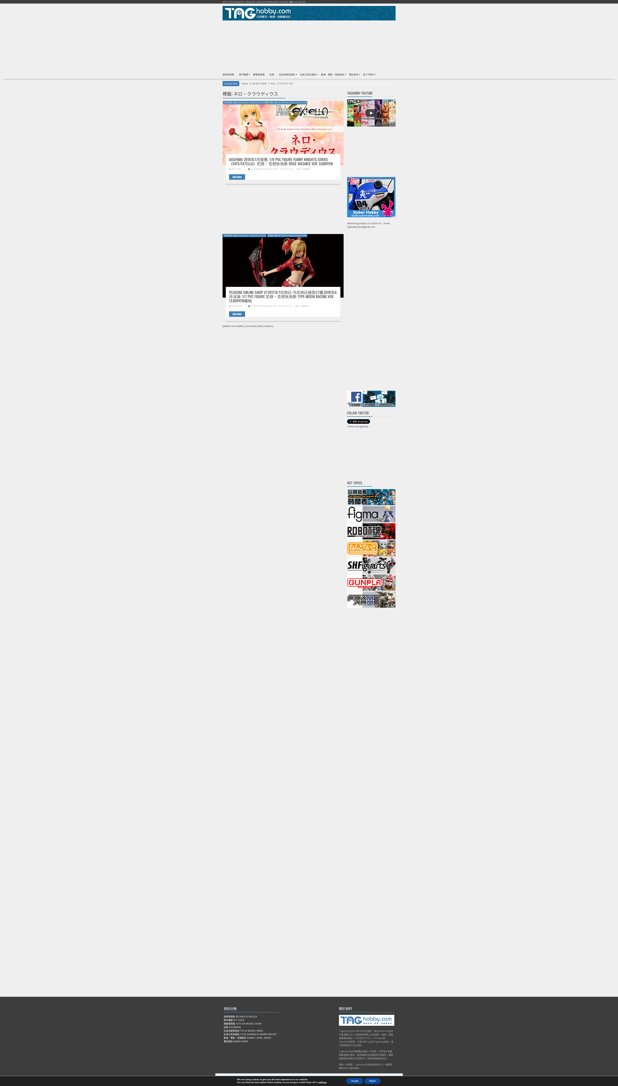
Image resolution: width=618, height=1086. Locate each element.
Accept (354, 1080)
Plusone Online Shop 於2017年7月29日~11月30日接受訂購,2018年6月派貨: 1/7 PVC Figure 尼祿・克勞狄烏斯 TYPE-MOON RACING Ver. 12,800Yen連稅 (283, 296)
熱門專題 (243, 74)
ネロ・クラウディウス (283, 169)
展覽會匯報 (259, 74)
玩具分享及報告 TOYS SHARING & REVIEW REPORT (250, 1034)
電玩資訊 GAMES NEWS (236, 1041)
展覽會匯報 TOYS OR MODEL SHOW (243, 1023)
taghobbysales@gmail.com (361, 226)
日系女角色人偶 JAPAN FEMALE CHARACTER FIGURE (245, 102)
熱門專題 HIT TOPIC (234, 1020)
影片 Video (368, 74)
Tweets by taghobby (357, 426)
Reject (372, 1080)
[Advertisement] (309, 45)
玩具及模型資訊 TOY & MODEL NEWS (243, 1030)
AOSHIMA (255, 169)
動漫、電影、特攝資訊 (332, 74)
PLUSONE (255, 306)
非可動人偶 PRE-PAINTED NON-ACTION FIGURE (287, 102)
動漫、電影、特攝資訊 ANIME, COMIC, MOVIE (247, 1037)
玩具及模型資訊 (287, 74)
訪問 (271, 74)
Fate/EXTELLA (267, 169)
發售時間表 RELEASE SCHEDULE (240, 1016)
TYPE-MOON (266, 306)
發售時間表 (228, 74)
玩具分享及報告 (308, 74)
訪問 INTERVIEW (232, 1027)
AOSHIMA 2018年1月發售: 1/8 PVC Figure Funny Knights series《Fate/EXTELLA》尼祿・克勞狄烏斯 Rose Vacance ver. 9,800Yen (281, 161)
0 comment (305, 169)
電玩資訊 (353, 74)
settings (322, 1082)
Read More (237, 177)
